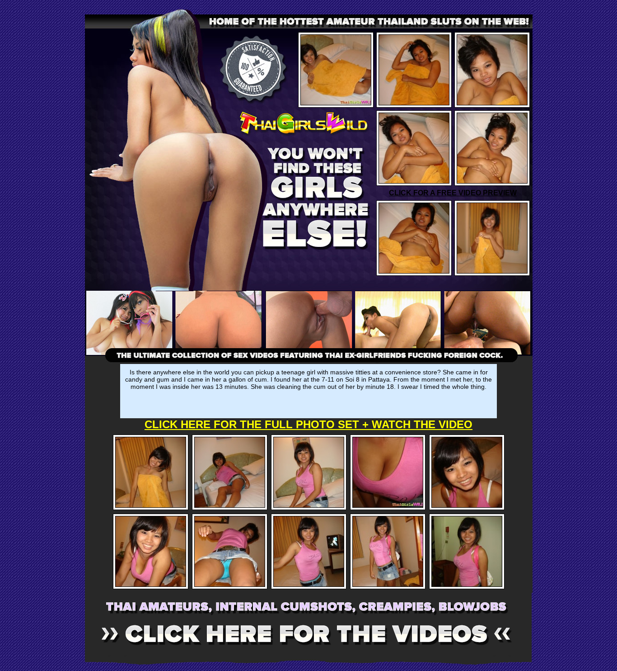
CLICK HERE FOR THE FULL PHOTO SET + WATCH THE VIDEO (308, 424)
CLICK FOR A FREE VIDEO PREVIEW (453, 193)
